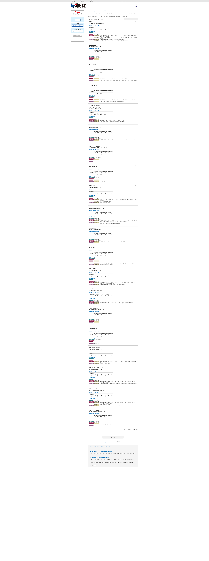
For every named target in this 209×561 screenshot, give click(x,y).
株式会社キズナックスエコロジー (95, 146)
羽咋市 (109, 453)
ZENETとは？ (130, 1)
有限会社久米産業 (92, 268)
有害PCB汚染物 (119, 462)
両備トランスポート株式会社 (94, 347)
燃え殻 (91, 459)
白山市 (115, 453)
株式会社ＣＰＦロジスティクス (94, 410)
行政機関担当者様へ (123, 1)
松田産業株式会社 (92, 45)
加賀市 (106, 453)
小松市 (97, 453)
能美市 (118, 453)
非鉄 (90, 465)
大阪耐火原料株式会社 (93, 166)
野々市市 (121, 453)
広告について (136, 1)
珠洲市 (103, 453)
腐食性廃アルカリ (101, 462)
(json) (99, 1)
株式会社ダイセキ (92, 21)
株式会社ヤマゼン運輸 (93, 388)
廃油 (95, 459)
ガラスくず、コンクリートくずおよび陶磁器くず (126, 459)
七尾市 (94, 453)
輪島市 (100, 453)
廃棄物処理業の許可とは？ (115, 1)
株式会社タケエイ (92, 185)
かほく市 (112, 453)
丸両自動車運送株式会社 (93, 308)
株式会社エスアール (92, 64)
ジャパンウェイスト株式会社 (94, 105)
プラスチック (94, 465)
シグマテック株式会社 (93, 85)
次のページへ (113, 437)
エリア (77, 19)
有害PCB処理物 (125, 462)
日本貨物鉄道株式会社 (93, 328)
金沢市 (91, 453)
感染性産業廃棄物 (108, 462)
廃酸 (98, 459)
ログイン (136, 6)
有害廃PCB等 (114, 462)
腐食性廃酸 (96, 462)
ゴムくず (112, 459)
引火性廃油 (91, 462)
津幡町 (128, 453)
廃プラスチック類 (107, 459)
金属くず (115, 459)
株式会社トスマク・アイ (93, 247)
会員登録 (136, 4)
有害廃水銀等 (131, 462)
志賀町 (134, 453)
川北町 (125, 453)
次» (118, 441)
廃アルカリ (101, 459)
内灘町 (131, 453)
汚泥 (93, 459)
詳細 (80, 25)
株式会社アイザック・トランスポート (96, 367)
